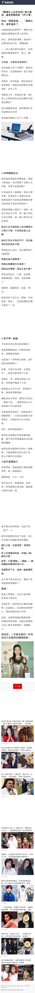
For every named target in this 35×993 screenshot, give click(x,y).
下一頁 (17, 686)
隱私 (18, 990)
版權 (21, 990)
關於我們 (3, 990)
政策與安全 (10, 990)
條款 (15, 990)
